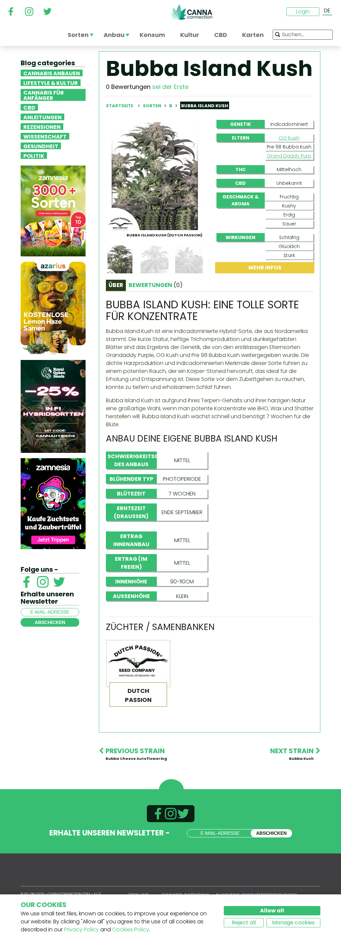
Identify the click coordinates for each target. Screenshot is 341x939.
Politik (33, 155)
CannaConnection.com (191, 12)
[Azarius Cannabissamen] (53, 308)
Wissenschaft (45, 136)
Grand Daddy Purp (289, 156)
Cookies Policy (130, 929)
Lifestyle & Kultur (50, 82)
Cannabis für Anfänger (43, 95)
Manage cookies (293, 922)
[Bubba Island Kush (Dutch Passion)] (154, 174)
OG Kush (289, 138)
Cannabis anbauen (51, 73)
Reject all (244, 922)
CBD (29, 107)
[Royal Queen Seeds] (53, 406)
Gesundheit (40, 146)
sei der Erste (170, 87)
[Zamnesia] (53, 210)
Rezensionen (42, 126)
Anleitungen (42, 117)
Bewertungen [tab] (155, 285)
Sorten (152, 106)
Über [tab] (116, 285)
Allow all (272, 910)
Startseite (119, 106)
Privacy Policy (81, 929)
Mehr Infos (264, 267)
